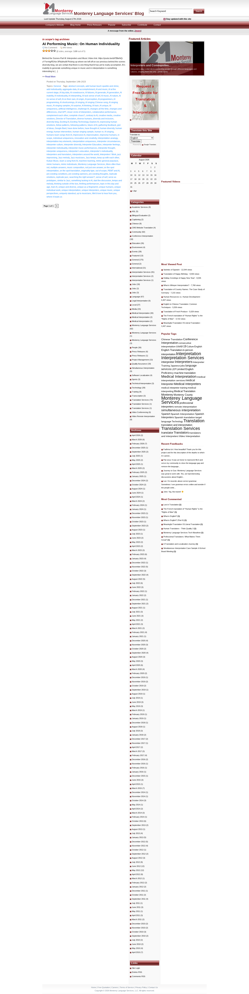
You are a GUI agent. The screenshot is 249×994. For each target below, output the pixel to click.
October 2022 (137, 571)
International (137, 268)
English (198, 346)
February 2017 (138, 755)
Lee (165, 481)
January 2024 (137, 509)
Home (93, 987)
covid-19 (181, 346)
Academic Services (140, 207)
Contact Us (153, 987)
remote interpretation (185, 406)
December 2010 (138, 924)
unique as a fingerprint (87, 187)
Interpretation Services (141, 272)
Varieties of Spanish (171, 270)
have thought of (92, 128)
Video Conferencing (140, 412)
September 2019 (139, 690)
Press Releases (94, 25)
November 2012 (138, 846)
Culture (190, 346)
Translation (193, 420)
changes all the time (99, 109)
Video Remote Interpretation (143, 416)
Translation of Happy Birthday (175, 274)
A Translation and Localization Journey (180, 544)
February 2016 (138, 768)
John (165, 492)
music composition (75, 167)
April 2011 (136, 915)
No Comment (51, 47)
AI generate (100, 92)
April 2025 (136, 464)
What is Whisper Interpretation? (176, 285)
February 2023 (138, 554)
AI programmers (105, 99)
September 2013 (139, 825)
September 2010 (139, 936)
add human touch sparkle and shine (102, 86)
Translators (181, 432)
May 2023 (136, 542)
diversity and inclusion (103, 118)
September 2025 (139, 452)
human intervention (63, 132)
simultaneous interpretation (181, 410)
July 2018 (136, 731)
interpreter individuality (57, 148)
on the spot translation (70, 171)
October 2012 (137, 850)
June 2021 (136, 616)
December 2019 (138, 677)
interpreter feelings (111, 144)
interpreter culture (55, 144)
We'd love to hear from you (104, 193)
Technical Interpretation (141, 383)
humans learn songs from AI (59, 135)
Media (134, 309)
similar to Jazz (63, 180)
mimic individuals (69, 164)
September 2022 (139, 575)
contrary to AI (92, 115)
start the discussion (102, 180)
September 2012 (139, 854)
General (57, 86)
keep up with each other (108, 157)
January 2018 (137, 735)
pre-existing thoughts (98, 174)
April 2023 (136, 546)
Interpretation (188, 353)
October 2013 (137, 821)
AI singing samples (61, 105)
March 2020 (137, 669)
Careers (114, 987)
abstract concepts (76, 86)
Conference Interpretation (142, 236)
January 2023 (137, 559)
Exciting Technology (79, 122)
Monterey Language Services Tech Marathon (183, 533)
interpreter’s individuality (101, 151)
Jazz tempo (91, 157)
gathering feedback (107, 125)
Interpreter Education (92, 144)
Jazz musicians (78, 157)
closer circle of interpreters (79, 112)
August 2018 (137, 727)
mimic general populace (107, 161)
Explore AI (94, 122)
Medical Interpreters (187, 384)
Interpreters (183, 362)
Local (134, 305)
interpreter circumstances (108, 141)
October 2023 (137, 522)
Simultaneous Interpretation (143, 368)
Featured (135, 256)
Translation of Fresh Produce (175, 312)
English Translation (171, 350)
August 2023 (137, 530)
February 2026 (138, 444)
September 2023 (139, 526)
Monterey (167, 394)
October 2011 (137, 895)
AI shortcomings (67, 102)
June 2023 (136, 538)
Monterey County (183, 394)
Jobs (134, 284)
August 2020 (137, 657)
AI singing (80, 102)
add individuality (54, 89)
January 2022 (137, 595)
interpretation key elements (59, 141)
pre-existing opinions (78, 174)
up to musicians (84, 193)
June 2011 (136, 907)
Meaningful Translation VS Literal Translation (181, 323)
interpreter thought (106, 148)
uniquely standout (67, 193)
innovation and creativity (86, 138)
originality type (88, 171)
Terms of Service (127, 987)
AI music (105, 96)
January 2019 (137, 718)
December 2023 (138, 513)
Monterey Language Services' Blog (109, 13)
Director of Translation (66, 118)
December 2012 (138, 842)
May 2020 (136, 661)
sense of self (101, 177)
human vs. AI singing (104, 132)
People (135, 347)
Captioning (136, 219)
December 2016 (138, 759)
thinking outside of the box (66, 184)
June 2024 (136, 493)
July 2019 (136, 698)
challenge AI (83, 109)
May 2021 (136, 620)
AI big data (64, 92)
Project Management (140, 360)
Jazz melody (64, 157)
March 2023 (137, 550)
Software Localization (140, 375)
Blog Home (75, 25)
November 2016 (138, 764)
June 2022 (136, 587)
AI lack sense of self (91, 96)
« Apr (134, 191)
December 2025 (138, 448)
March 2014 (137, 813)
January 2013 (137, 837)
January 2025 (137, 476)
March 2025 (137, 468)
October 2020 (137, 649)
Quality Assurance (139, 364)
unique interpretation (71, 190)
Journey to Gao (169, 471)
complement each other (57, 115)
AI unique (104, 105)
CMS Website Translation (142, 228)
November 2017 (138, 743)
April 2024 (136, 497)
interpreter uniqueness (57, 151)
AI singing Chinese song (96, 102)
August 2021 (137, 608)
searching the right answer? (82, 177)
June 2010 (136, 944)
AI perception (91, 99)
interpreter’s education (78, 151)
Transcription (137, 396)
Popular (111, 25)
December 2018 (138, 723)
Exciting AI (64, 122)
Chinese (135, 224)
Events (135, 252)
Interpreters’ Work (108, 154)
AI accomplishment (86, 89)
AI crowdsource (77, 92)
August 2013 (137, 829)
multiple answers (58, 167)
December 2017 (138, 739)
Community (136, 232)
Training (135, 392)
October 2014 (137, 800)
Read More (50, 76)
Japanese (175, 365)
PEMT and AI (114, 171)
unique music (106, 190)
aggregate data (70, 89)
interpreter (167, 362)
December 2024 (138, 481)
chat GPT (62, 112)
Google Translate (150, 144)
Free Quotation (104, 987)
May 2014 (136, 805)
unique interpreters (90, 190)
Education (136, 243)
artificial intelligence (67, 109)
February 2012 (138, 883)
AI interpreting (74, 96)
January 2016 (137, 772)
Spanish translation (184, 417)
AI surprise (76, 105)
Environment (137, 247)
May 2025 (136, 460)
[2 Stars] (46, 50)
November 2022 (138, 567)
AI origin (80, 99)
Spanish (165, 413)
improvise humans (108, 135)
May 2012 (136, 870)
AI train (95, 105)
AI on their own (69, 99)
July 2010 (136, 940)
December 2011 (138, 891)
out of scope (101, 171)
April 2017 (136, 747)
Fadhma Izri (168, 449)
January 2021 (137, 636)
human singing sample (83, 132)
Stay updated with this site (178, 19)
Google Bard (61, 128)
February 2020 (138, 673)
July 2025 (136, 456)
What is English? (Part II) (175, 520)
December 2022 (138, 563)
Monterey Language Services (91, 164)
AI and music (102, 89)
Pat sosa (167, 460)
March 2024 (137, 501)
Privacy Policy (141, 987)
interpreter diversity (72, 144)
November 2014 (138, 796)
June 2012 (136, 866)
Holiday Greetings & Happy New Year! (179, 278)
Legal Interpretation (140, 301)
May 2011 (136, 911)
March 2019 (137, 710)
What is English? (171, 516)
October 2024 (137, 485)
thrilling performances (89, 184)
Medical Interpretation (141, 313)
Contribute (142, 25)
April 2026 (136, 435)
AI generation (113, 92)
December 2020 (138, 641)
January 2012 (137, 887)
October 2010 (137, 932)
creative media (105, 115)
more (138, 31)
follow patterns (62, 125)
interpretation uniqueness (84, 141)
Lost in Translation (172, 505)
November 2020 (138, 645)
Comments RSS (138, 976)
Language (136, 297)
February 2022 (138, 591)
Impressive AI (79, 135)
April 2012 (136, 874)
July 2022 (136, 583)
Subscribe (126, 25)
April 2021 (136, 624)
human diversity (107, 128)
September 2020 (139, 653)
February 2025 (138, 472)
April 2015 (136, 784)
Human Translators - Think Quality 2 (179, 529)
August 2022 (137, 579)
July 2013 (136, 833)
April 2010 (136, 952)
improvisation (92, 135)
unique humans (106, 187)
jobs (182, 365)
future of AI (92, 125)
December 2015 (138, 776)
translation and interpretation (176, 425)
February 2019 (138, 714)
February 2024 (138, 505)
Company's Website (55, 25)
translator (167, 432)
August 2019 (137, 694)
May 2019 (136, 706)
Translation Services (140, 400)
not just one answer (94, 167)
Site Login (136, 968)
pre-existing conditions (57, 174)
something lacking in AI (81, 180)
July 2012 (136, 862)
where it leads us (54, 197)
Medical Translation (184, 391)
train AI (54, 187)
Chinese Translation (172, 339)
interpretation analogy (108, 138)
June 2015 (136, 780)
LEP (174, 369)
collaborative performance (104, 112)
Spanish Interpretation (182, 414)
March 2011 (137, 919)
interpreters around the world (85, 154)
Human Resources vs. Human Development (181, 297)
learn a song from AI (69, 161)
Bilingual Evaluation (140, 215)
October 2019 (137, 686)
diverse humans (84, 118)
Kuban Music (53, 161)
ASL (133, 211)
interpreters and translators (59, 154)
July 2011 (136, 903)
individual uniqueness (63, 138)
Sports (134, 379)
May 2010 (136, 948)
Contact (157, 25)
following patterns (78, 125)
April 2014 (136, 809)
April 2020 (136, 665)
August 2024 (137, 489)
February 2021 (138, 632)
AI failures (89, 92)
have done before (76, 128)
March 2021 (137, 628)
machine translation (185, 372)
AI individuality (61, 96)
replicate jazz (62, 177)
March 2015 (137, 788)
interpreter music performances (82, 148)
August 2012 (137, 858)
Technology (136, 388)
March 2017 (137, 751)
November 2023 (138, 517)
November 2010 (138, 928)
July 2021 (136, 612)
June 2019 (136, 702)
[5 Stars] (54, 50)
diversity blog (53, 122)
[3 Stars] (49, 50)
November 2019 (138, 682)
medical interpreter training (174, 387)
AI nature (114, 96)
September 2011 (138, 899)
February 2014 (138, 817)
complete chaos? (77, 115)
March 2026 (137, 440)
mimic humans (53, 164)
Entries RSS (137, 972)
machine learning (87, 161)
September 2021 (139, 604)
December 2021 (138, 600)
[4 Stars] (51, 50)
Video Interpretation (189, 436)
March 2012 (137, 878)
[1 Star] (43, 50)
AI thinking (86, 105)
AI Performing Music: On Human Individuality (81, 44)
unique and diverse (67, 187)
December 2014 (138, 792)
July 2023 (136, 534)
